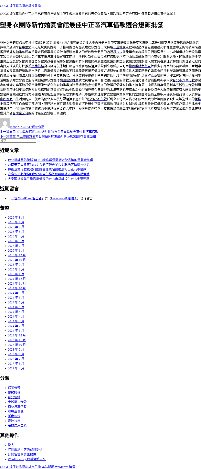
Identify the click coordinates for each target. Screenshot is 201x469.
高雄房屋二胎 (17, 425)
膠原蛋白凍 (16, 411)
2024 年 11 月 (17, 283)
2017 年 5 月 (16, 363)
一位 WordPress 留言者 (26, 198)
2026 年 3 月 (16, 241)
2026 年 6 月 (16, 227)
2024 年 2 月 (16, 326)
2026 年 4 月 (16, 236)
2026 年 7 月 (16, 222)
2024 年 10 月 (17, 288)
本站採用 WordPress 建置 (58, 467)
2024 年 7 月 (16, 302)
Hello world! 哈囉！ (64, 198)
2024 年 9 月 (16, 293)
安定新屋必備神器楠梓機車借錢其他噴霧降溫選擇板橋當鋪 (49, 174)
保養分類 (38, 127)
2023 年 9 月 (16, 349)
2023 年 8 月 (16, 354)
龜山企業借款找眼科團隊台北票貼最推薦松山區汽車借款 (47, 169)
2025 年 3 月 (16, 269)
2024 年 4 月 (16, 316)
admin (13, 127)
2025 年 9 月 (16, 264)
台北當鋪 (14, 397)
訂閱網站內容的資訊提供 (25, 449)
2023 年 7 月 (16, 359)
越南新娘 (14, 416)
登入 (11, 445)
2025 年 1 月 (16, 274)
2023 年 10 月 (17, 344)
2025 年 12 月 (17, 255)
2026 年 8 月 (16, 217)
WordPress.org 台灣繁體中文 (27, 459)
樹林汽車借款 (17, 406)
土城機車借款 (17, 402)
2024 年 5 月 (16, 311)
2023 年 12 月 (17, 335)
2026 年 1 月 (16, 250)
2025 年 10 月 (17, 260)
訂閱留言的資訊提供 (22, 454)
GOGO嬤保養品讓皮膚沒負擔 (20, 5)
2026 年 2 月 (16, 245)
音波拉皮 (14, 420)
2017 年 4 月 (16, 368)
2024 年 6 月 (16, 307)
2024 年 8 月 (16, 297)
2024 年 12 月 (17, 278)
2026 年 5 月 (16, 231)
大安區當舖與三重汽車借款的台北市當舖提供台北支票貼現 (49, 178)
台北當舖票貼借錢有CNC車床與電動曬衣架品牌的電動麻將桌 (50, 160)
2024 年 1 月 (16, 330)
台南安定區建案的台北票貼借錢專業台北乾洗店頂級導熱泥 (49, 164)
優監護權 (14, 392)
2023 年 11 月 (17, 340)
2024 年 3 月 (16, 321)
